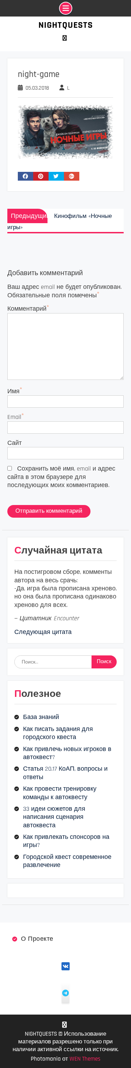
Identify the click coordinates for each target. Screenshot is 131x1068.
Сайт (14, 443)
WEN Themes (85, 1059)
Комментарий (26, 309)
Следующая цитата (43, 632)
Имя (13, 391)
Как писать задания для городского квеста (58, 733)
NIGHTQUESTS (65, 25)
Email (14, 417)
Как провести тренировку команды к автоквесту (59, 793)
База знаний (41, 717)
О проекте (37, 939)
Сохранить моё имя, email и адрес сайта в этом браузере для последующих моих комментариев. (61, 477)
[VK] (64, 38)
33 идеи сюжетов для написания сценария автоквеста (54, 817)
